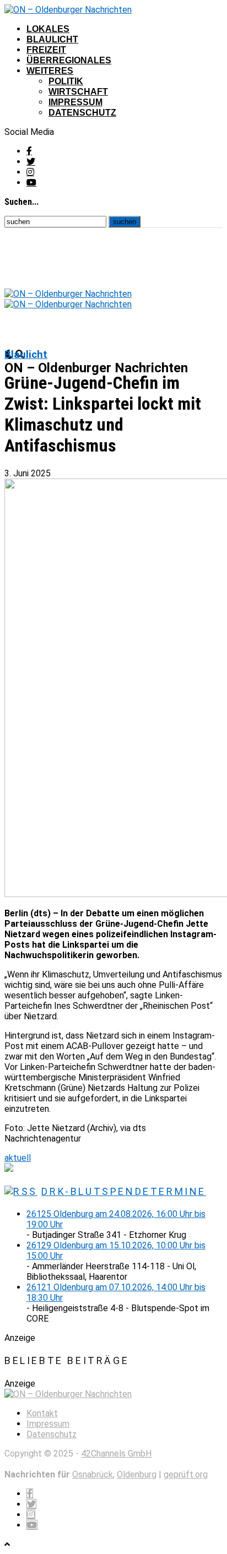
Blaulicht (52, 39)
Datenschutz (82, 112)
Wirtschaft (78, 91)
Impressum (75, 102)
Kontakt (42, 1413)
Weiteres (49, 70)
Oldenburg (136, 1474)
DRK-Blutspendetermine (123, 1191)
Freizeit (46, 50)
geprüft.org (186, 1474)
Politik (65, 81)
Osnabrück (92, 1474)
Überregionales (68, 60)
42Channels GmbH (116, 1453)
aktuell (17, 1158)
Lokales (47, 29)
